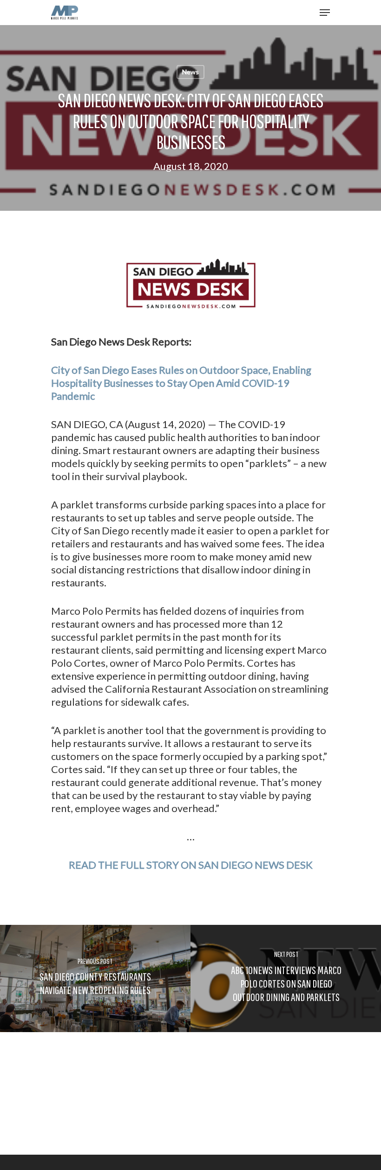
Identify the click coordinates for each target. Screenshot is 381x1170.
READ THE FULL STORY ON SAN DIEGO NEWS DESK (191, 864)
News (190, 72)
